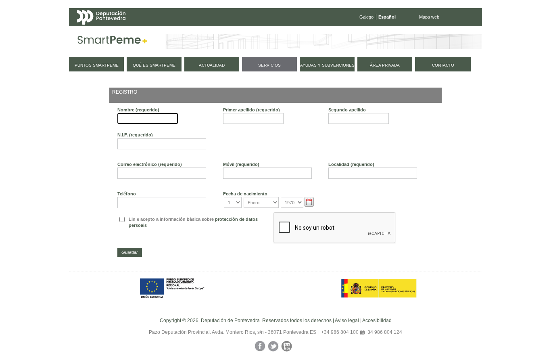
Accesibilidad (377, 320)
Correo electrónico (149, 164)
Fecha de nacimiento (245, 193)
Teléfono (126, 193)
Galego (366, 17)
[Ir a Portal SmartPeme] (112, 41)
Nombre (138, 109)
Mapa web (429, 17)
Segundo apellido (347, 109)
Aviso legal (347, 320)
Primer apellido (251, 109)
